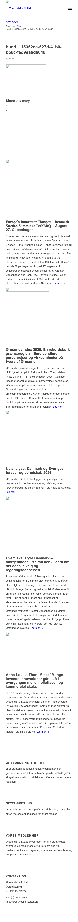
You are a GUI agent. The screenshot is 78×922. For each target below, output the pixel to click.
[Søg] (61, 8)
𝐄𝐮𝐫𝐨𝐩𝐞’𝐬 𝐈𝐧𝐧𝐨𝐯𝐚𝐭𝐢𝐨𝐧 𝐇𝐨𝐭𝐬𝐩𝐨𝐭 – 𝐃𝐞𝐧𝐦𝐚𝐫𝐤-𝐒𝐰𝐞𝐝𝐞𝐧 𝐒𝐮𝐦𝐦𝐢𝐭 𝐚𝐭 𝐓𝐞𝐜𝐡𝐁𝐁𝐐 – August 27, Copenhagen (38, 225)
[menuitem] (61, 8)
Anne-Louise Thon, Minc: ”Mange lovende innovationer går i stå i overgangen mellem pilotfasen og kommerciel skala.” (34, 680)
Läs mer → (58, 283)
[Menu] (70, 8)
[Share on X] (11, 105)
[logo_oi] (32, 8)
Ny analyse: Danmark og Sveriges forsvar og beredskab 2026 (35, 470)
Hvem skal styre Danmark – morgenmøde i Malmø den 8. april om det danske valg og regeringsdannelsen (37, 563)
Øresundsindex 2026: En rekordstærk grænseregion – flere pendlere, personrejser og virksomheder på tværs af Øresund (38, 355)
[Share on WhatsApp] (11, 111)
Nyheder (12, 22)
